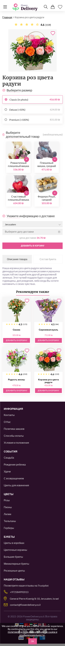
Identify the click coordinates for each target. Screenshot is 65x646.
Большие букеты (13, 556)
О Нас (7, 421)
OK (32, 641)
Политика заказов (14, 428)
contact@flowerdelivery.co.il (25, 604)
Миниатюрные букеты (16, 563)
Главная (7, 17)
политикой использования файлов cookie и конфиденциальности (32, 633)
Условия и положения (16, 442)
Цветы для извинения (16, 485)
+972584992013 (19, 591)
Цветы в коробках (14, 542)
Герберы (9, 527)
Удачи (7, 471)
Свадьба (9, 457)
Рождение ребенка (15, 464)
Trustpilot (43, 585)
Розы (7, 500)
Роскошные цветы (14, 570)
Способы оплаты (14, 435)
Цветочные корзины (15, 549)
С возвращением (14, 478)
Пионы (8, 507)
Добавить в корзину (32, 246)
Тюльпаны (10, 520)
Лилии (7, 514)
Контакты (9, 414)
